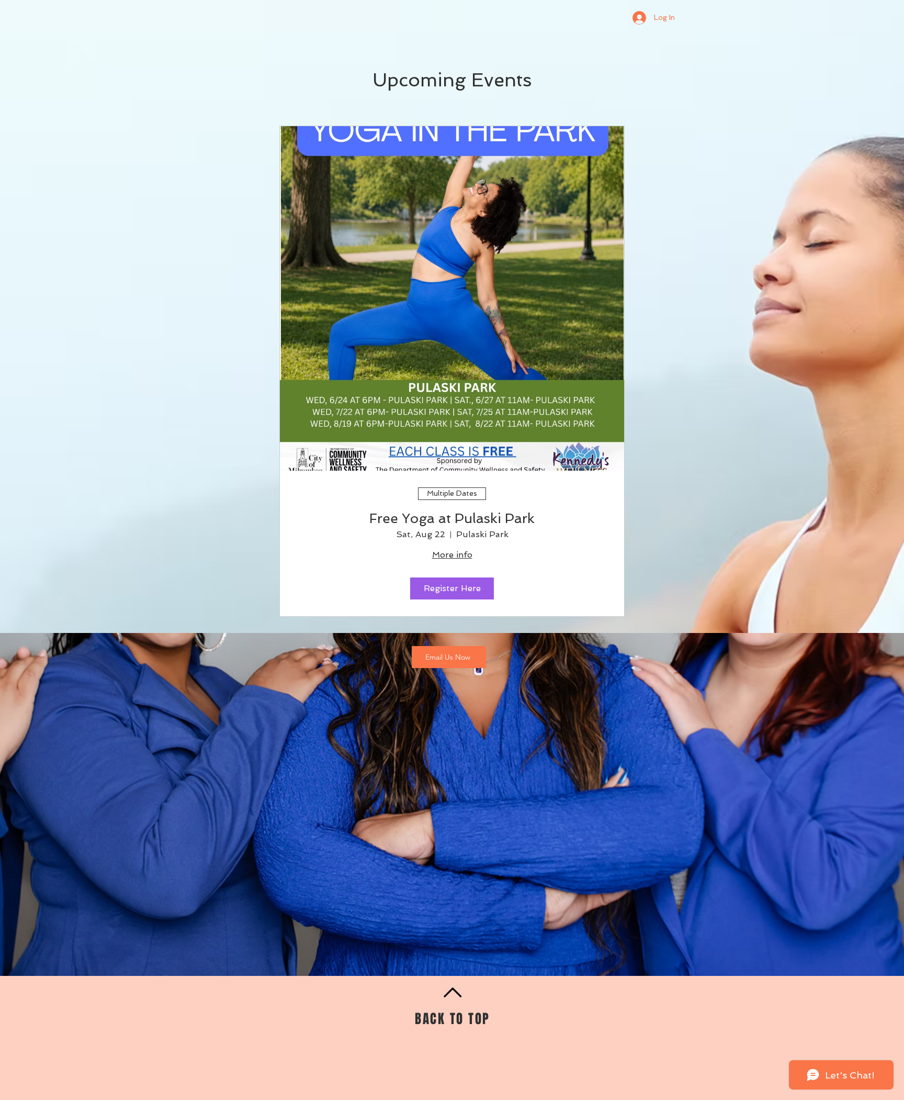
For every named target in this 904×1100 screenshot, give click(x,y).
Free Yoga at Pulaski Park (452, 518)
